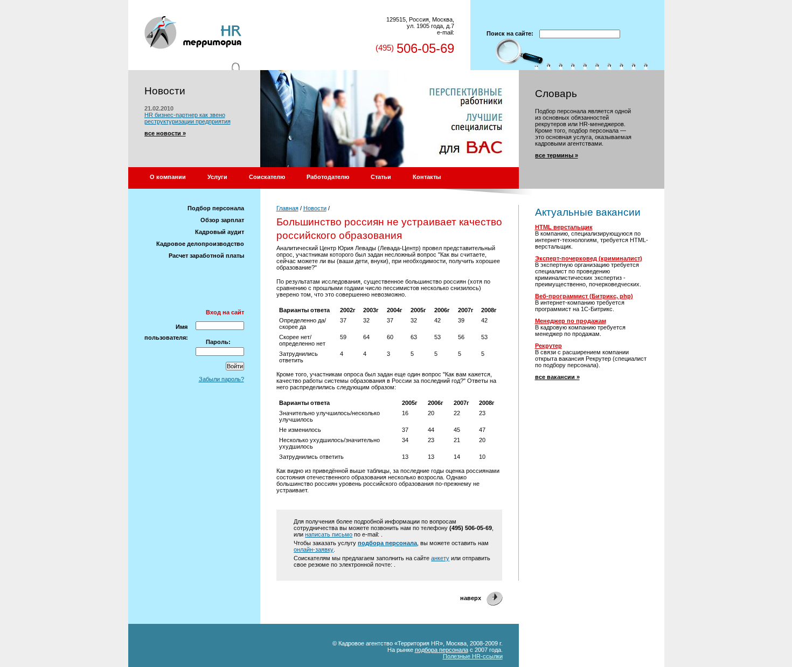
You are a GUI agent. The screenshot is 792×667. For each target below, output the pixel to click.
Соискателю (267, 177)
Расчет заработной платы (206, 255)
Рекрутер (548, 345)
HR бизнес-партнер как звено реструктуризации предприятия (187, 118)
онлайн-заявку (314, 549)
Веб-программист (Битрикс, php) (584, 296)
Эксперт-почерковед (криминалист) (588, 258)
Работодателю (328, 177)
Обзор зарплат (222, 220)
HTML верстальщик (564, 227)
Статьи (381, 177)
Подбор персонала (215, 208)
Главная (287, 208)
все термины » (556, 155)
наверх (470, 598)
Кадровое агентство (365, 643)
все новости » (165, 133)
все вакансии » (557, 377)
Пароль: (218, 342)
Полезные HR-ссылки (473, 656)
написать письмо (328, 534)
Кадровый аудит (219, 232)
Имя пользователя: (165, 332)
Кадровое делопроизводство (200, 243)
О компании (168, 177)
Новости (314, 208)
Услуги (217, 177)
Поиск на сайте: (510, 33)
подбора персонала (387, 543)
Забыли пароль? (221, 379)
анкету (440, 558)
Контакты (427, 177)
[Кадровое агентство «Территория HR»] (192, 14)
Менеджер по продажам (570, 321)
